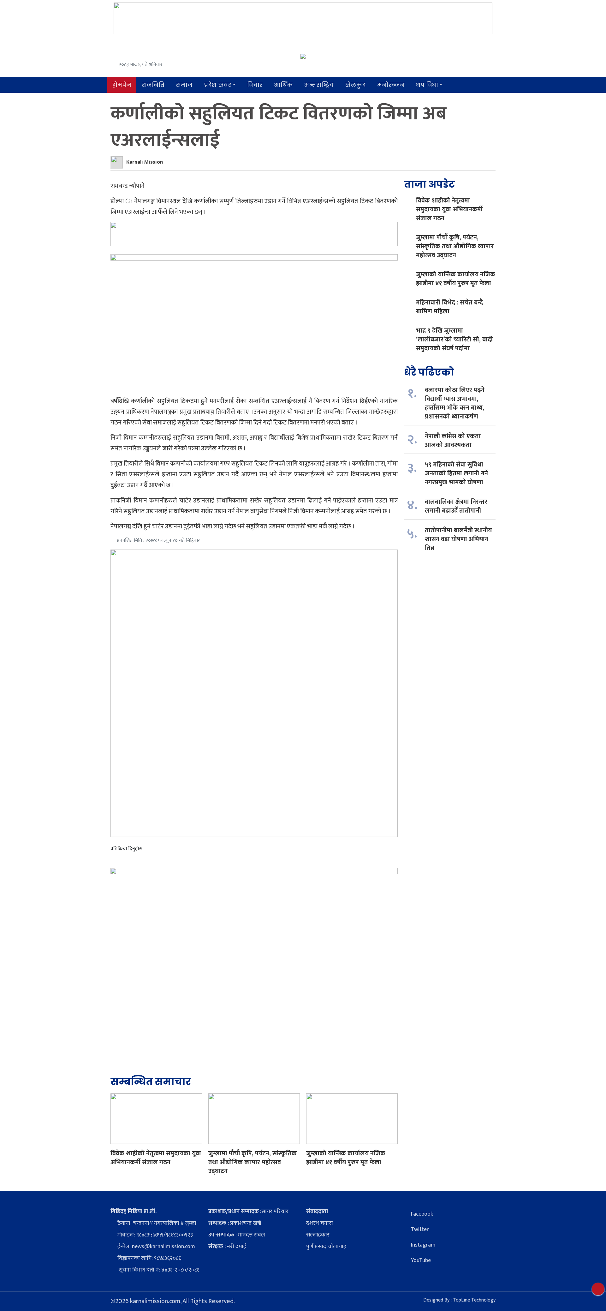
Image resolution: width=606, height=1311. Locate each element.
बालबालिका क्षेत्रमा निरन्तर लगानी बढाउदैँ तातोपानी (456, 506)
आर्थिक (283, 85)
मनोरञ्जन (391, 85)
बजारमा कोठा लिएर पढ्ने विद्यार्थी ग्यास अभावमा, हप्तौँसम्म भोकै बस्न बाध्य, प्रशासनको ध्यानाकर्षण (454, 403)
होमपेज (121, 85)
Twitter (420, 1229)
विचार (255, 85)
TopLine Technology (474, 1300)
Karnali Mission (144, 162)
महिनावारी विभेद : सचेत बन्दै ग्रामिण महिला (449, 307)
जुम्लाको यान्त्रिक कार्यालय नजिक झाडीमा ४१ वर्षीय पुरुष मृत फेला (345, 1158)
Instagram (423, 1245)
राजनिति (153, 85)
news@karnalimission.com (163, 1246)
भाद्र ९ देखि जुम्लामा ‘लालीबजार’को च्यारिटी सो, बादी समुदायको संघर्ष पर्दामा (454, 339)
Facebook (422, 1214)
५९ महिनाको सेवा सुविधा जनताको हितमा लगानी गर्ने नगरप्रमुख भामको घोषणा (456, 473)
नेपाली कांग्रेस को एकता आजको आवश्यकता (453, 440)
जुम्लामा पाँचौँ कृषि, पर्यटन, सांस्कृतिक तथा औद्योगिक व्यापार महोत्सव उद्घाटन (252, 1162)
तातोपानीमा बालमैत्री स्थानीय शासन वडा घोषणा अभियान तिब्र (458, 539)
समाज (184, 85)
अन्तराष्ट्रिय (319, 85)
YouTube (421, 1260)
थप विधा (427, 85)
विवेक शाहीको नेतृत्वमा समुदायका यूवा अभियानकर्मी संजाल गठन (155, 1158)
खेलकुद (355, 85)
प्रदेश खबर (217, 85)
